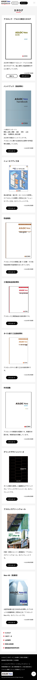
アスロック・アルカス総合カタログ (17, 19)
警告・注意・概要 (9, 132)
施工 (5, 134)
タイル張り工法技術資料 (13, 333)
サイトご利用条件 (15, 669)
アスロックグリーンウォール (15, 509)
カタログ (3, 657)
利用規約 (16, 660)
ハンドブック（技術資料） (14, 86)
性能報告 (7, 218)
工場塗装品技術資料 (11, 282)
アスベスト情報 (5, 669)
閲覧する (11, 76)
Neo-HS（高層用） (11, 575)
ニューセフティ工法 (11, 161)
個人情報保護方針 (16, 666)
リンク (23, 669)
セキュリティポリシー (23, 664)
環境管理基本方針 (6, 666)
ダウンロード (24, 3)
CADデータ (8, 636)
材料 (22, 132)
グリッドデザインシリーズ (14, 452)
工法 (27, 132)
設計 (17, 132)
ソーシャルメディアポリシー (8, 664)
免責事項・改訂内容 (14, 134)
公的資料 (8, 640)
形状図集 (7, 387)
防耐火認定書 (9, 644)
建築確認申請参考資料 (12, 648)
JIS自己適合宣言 (26, 666)
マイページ (15, 3)
